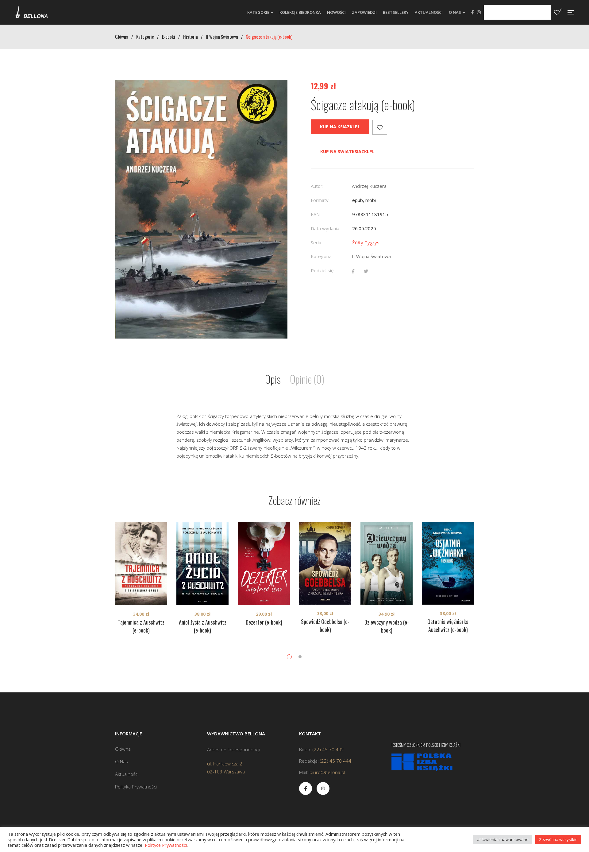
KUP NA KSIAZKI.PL (340, 127)
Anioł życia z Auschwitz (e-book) (202, 626)
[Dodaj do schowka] (379, 127)
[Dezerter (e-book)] (264, 563)
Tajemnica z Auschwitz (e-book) (141, 626)
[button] (277, 89)
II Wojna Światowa (371, 256)
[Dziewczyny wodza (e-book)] (386, 563)
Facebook (472, 12)
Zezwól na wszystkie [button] (558, 839)
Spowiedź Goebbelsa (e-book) (325, 625)
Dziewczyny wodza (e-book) (386, 626)
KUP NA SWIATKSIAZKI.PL (347, 151)
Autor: (317, 186)
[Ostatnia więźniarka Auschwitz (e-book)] (448, 563)
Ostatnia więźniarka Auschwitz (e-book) (447, 625)
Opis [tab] (273, 379)
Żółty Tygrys (365, 242)
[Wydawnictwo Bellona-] (31, 12)
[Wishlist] (557, 12)
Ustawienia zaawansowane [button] (503, 839)
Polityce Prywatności (166, 845)
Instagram (479, 12)
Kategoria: (322, 256)
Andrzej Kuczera (369, 186)
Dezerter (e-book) (264, 622)
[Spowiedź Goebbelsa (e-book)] (325, 563)
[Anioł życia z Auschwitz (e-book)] (202, 563)
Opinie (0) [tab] (307, 379)
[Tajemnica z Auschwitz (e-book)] (141, 563)
